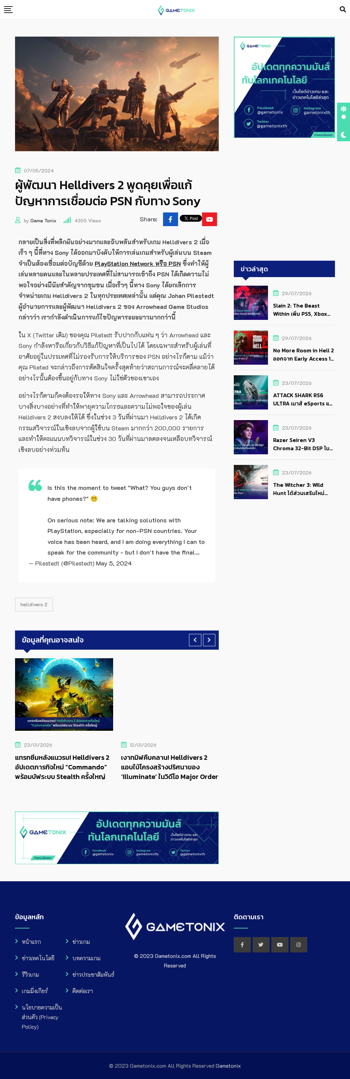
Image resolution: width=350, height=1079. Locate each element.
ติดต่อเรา (82, 990)
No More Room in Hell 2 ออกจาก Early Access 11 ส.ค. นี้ (303, 358)
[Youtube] (209, 219)
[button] (195, 640)
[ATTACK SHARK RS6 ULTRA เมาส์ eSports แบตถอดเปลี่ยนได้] (251, 392)
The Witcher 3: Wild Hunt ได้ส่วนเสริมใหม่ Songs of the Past (298, 493)
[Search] (343, 9)
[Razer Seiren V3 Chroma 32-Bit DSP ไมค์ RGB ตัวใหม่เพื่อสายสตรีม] (251, 437)
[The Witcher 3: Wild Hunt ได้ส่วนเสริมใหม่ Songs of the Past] (251, 482)
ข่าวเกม (81, 941)
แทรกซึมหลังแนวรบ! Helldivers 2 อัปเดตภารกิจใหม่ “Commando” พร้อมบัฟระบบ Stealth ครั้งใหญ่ (62, 767)
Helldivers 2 (34, 604)
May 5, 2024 (114, 563)
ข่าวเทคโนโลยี (38, 958)
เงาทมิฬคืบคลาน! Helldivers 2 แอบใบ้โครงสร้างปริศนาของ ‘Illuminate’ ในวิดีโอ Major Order (169, 767)
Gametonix (228, 1065)
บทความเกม (86, 958)
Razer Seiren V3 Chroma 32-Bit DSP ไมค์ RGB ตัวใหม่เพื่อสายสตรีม (303, 448)
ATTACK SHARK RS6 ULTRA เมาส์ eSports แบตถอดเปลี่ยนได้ (303, 403)
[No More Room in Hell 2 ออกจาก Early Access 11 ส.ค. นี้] (251, 347)
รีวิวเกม (30, 974)
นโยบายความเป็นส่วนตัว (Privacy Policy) (42, 1017)
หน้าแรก (31, 941)
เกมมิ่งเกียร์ (35, 990)
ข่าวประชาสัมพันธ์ (93, 974)
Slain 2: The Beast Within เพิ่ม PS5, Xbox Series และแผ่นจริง (300, 313)
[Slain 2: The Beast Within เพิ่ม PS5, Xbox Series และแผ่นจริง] (251, 303)
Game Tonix (43, 220)
